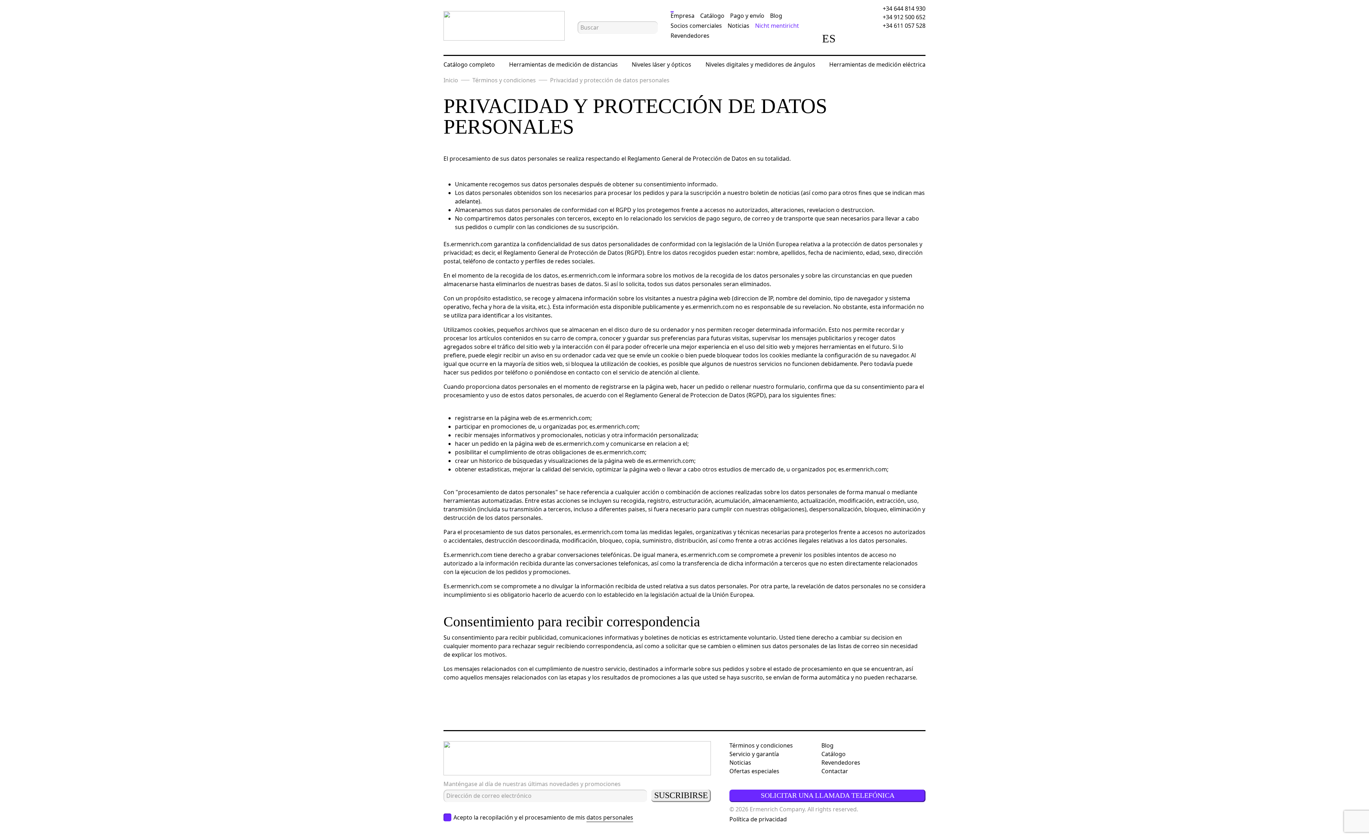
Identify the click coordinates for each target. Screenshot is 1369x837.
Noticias (738, 26)
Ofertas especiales (754, 771)
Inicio (450, 80)
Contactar (834, 771)
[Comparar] (853, 38)
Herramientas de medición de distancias (563, 64)
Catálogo (712, 16)
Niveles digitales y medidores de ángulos (760, 64)
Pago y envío (747, 16)
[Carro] (893, 38)
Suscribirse (681, 795)
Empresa (682, 16)
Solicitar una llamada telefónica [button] (827, 795)
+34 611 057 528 (904, 26)
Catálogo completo (469, 64)
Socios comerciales (696, 26)
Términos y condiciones (504, 80)
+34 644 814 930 (904, 8)
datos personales (609, 817)
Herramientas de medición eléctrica (877, 64)
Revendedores (690, 36)
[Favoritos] (873, 38)
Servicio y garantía (754, 754)
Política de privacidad (758, 819)
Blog (776, 16)
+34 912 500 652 (904, 17)
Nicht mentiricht (777, 26)
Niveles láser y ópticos (661, 64)
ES (829, 38)
